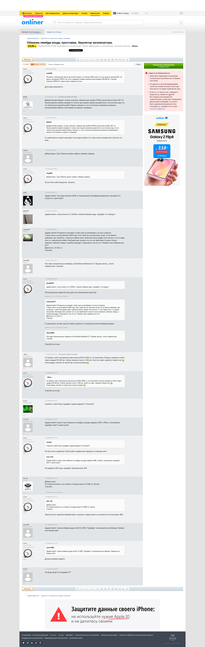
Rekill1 (25, 97)
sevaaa (25, 400)
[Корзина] (181, 22)
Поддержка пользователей (32, 638)
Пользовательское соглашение (87, 635)
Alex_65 (25, 478)
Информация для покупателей (56, 638)
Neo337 (25, 569)
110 (120, 59)
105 (102, 59)
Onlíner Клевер (123, 13)
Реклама (53, 635)
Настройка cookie (76, 638)
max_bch (25, 419)
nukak (25, 192)
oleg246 (25, 150)
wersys (25, 69)
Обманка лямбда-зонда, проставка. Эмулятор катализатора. (70, 42)
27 (97, 59)
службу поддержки (157, 109)
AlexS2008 (26, 260)
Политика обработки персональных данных (136, 635)
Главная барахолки (32, 38)
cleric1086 (26, 524)
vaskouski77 (26, 229)
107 (109, 59)
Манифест (70, 635)
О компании (26, 635)
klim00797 (26, 211)
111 (123, 59)
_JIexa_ (25, 354)
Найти (138, 64)
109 (116, 59)
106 (105, 59)
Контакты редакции (40, 635)
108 (113, 59)
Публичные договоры (109, 635)
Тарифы (61, 635)
